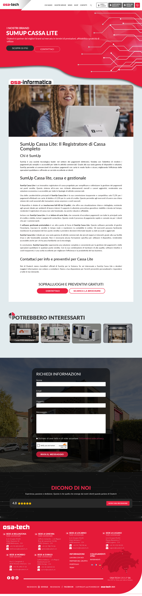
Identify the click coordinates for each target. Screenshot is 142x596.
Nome (39, 380)
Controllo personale (55, 340)
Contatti (83, 5)
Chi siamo (48, 5)
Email (38, 391)
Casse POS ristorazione (24, 340)
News (70, 5)
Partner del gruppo (79, 561)
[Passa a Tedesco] (100, 564)
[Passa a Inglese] (92, 564)
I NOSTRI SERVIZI (60, 5)
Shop (76, 5)
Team (72, 567)
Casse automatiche (87, 340)
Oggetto (40, 402)
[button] (91, 5)
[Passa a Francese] (96, 564)
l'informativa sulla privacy (91, 438)
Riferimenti (95, 559)
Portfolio (74, 564)
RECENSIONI (32, 587)
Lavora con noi (77, 557)
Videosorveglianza (118, 340)
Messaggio (41, 412)
